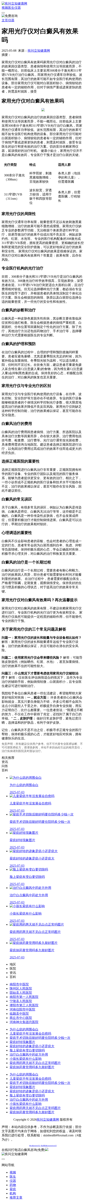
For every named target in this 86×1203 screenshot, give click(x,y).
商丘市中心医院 (21, 1017)
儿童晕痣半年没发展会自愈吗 (30, 1033)
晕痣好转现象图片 (22, 1042)
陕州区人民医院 (21, 988)
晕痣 (13, 1189)
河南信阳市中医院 (22, 1009)
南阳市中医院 (19, 984)
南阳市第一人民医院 (24, 997)
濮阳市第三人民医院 (24, 1005)
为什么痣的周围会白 (24, 1029)
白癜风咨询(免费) (33, 1150)
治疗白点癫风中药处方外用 (29, 1054)
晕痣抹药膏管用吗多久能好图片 (32, 1067)
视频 (5, 7)
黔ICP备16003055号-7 (35, 1145)
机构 (13, 1193)
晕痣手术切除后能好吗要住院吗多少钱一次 (40, 1037)
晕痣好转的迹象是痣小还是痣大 (32, 1046)
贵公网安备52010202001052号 (49, 1145)
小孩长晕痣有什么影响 (26, 1058)
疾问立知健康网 (39, 50)
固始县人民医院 (21, 992)
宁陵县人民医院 (21, 1001)
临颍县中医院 (19, 1013)
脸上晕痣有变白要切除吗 (27, 1050)
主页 (5, 20)
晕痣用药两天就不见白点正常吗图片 (35, 1063)
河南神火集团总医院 (24, 1022)
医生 (11, 7)
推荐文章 (16, 1197)
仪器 (17, 7)
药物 (13, 1185)
